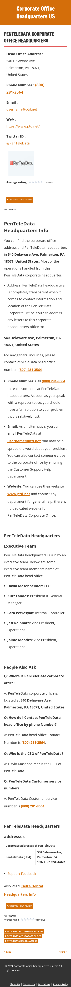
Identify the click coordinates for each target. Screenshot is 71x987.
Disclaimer (44, 984)
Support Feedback (21, 873)
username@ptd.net (21, 109)
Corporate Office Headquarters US (35, 12)
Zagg (8, 951)
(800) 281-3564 (30, 369)
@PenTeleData (18, 143)
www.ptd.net (18, 494)
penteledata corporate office (23, 936)
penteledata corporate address (24, 931)
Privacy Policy (60, 984)
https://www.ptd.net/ (23, 126)
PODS (61, 951)
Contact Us (29, 984)
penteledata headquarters (21, 941)
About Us (15, 984)
